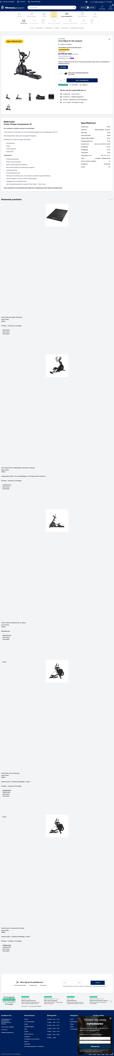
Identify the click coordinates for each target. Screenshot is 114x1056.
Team (25, 1029)
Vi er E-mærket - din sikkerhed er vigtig (73, 102)
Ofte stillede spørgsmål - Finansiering (33, 1046)
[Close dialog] (110, 1018)
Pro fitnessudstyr (74, 1029)
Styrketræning (73, 1021)
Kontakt (26, 1031)
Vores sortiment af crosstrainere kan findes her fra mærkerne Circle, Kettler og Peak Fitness (33, 188)
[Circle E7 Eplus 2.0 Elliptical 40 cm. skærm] (57, 565)
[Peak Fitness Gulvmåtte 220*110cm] (57, 259)
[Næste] (112, 199)
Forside (26, 1019)
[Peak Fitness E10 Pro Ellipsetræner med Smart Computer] (57, 410)
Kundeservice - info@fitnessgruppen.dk (73, 97)
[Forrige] (109, 199)
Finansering (27, 1044)
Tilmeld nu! (95, 1046)
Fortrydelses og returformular (31, 1039)
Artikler (26, 1024)
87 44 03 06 (4, 1029)
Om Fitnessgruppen (29, 1021)
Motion (72, 1019)
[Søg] (74, 7)
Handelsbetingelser (29, 1026)
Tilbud (71, 1026)
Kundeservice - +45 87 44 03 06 (71, 94)
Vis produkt (5, 334)
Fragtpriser (27, 1036)
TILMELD (97, 982)
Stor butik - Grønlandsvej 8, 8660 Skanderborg (75, 99)
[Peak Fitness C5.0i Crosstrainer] (57, 715)
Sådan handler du (28, 1034)
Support (26, 1041)
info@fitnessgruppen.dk (7, 1032)
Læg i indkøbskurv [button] (82, 80)
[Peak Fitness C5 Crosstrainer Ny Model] (57, 870)
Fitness (72, 1024)
